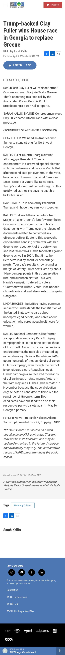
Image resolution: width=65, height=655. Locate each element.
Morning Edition (22, 505)
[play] (5, 651)
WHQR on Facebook (17, 597)
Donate (54, 4)
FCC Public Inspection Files (20, 611)
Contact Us (12, 590)
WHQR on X (12, 604)
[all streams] (60, 651)
